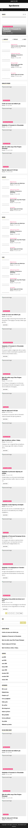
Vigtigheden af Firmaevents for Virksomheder (12, 30)
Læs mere (5, 325)
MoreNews (20, 824)
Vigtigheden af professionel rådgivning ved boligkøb (14, 462)
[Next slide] (25, 14)
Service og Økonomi (7, 468)
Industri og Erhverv (6, 711)
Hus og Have (13, 73)
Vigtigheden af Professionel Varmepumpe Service (14, 526)
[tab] (5, 40)
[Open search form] (25, 9)
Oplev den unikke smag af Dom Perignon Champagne (6, 65)
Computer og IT (5, 695)
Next (21, 613)
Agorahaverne (14, 5)
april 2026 (4, 660)
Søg (3, 619)
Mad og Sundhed (6, 143)
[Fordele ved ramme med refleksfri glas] (14, 94)
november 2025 (5, 676)
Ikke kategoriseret (6, 708)
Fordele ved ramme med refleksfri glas (6, 46)
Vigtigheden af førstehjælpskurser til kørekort (14, 558)
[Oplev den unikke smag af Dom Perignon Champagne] (14, 137)
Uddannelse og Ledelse (7, 26)
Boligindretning (14, 44)
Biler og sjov (4, 689)
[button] (2, 9)
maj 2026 (4, 657)
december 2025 (5, 673)
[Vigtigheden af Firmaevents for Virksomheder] (14, 116)
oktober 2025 (5, 679)
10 (17, 613)
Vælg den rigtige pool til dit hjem (6, 74)
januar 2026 (4, 670)
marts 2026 (4, 663)
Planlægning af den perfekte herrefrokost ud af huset (14, 589)
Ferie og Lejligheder (6, 698)
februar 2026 (5, 667)
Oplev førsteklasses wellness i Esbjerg (14, 430)
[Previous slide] (23, 14)
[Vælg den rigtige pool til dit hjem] (14, 160)
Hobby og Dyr (5, 702)
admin (5, 33)
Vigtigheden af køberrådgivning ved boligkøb (14, 495)
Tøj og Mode (4, 721)
